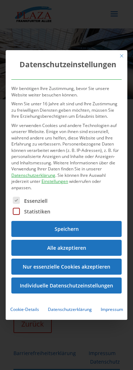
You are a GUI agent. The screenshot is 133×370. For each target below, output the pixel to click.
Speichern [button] (67, 229)
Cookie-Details (24, 309)
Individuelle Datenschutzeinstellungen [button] (66, 285)
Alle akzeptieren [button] (66, 247)
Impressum (112, 309)
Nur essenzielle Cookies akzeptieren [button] (66, 266)
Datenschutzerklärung (33, 175)
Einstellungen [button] (54, 181)
